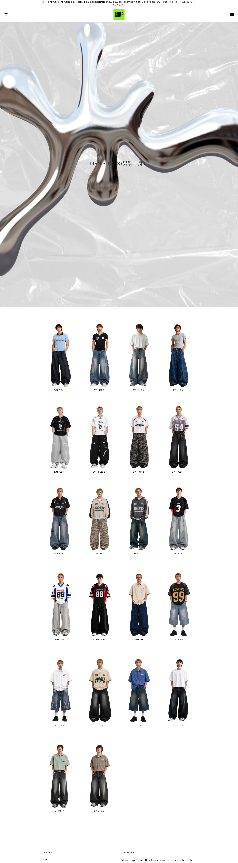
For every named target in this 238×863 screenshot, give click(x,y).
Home (45, 860)
